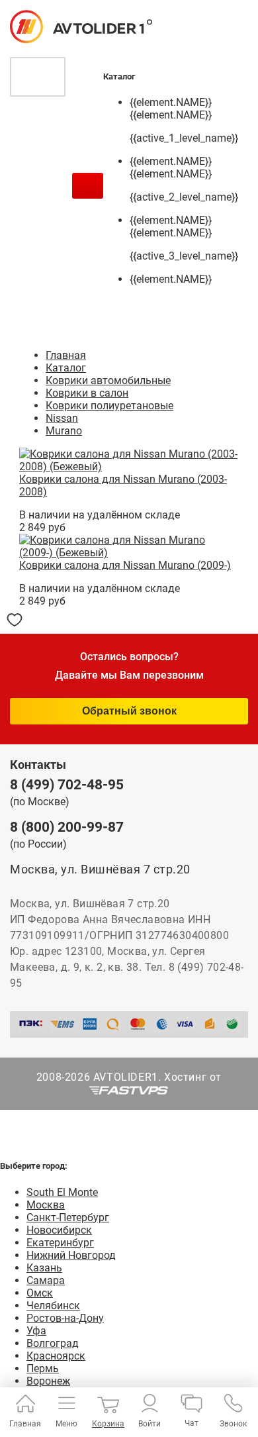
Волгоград (52, 1343)
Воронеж (48, 1381)
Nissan (62, 418)
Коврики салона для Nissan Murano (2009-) (125, 565)
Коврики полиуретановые (109, 405)
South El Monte (62, 1192)
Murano (64, 430)
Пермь (42, 1368)
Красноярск (55, 1356)
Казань (44, 1268)
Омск (39, 1293)
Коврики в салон (87, 393)
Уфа (36, 1330)
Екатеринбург (60, 1242)
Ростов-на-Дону (65, 1318)
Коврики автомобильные (108, 380)
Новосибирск (59, 1230)
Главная (66, 355)
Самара (45, 1280)
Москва (45, 1205)
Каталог (66, 368)
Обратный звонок (129, 711)
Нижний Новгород (71, 1255)
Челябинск (53, 1305)
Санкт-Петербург (67, 1217)
